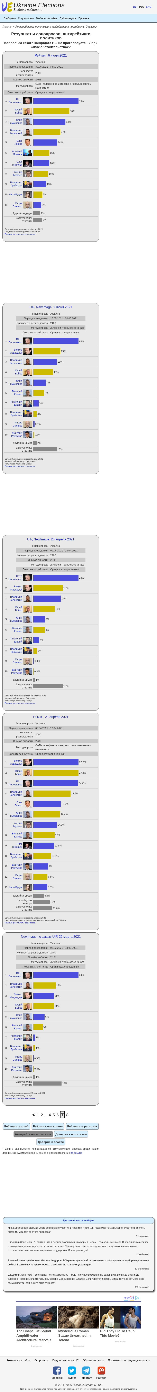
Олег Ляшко (18, 142)
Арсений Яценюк (17, 153)
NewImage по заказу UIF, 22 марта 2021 (51, 936)
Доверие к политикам (71, 1134)
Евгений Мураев (17, 174)
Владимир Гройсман (16, 184)
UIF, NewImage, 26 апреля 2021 (50, 539)
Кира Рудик (15, 194)
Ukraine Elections (39, 7)
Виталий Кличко (17, 393)
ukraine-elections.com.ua (125, 1389)
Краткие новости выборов (78, 1220)
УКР (135, 7)
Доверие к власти (51, 1142)
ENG (148, 7)
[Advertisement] (50, 272)
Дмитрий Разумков (16, 435)
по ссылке (76, 1152)
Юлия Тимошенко (15, 122)
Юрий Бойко (18, 111)
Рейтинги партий (16, 1126)
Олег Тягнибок (17, 163)
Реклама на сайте (18, 1360)
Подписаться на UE (65, 1360)
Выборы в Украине (27, 9)
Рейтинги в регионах (82, 1126)
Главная (7, 26)
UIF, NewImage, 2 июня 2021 (50, 307)
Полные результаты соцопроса (20, 234)
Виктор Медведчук (16, 351)
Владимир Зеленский (16, 132)
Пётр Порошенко (15, 101)
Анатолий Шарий (16, 403)
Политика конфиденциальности (129, 1360)
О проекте (41, 1360)
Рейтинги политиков (48, 1126)
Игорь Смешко (17, 205)
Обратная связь (93, 1360)
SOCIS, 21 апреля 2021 (50, 717)
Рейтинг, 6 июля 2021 (51, 55)
